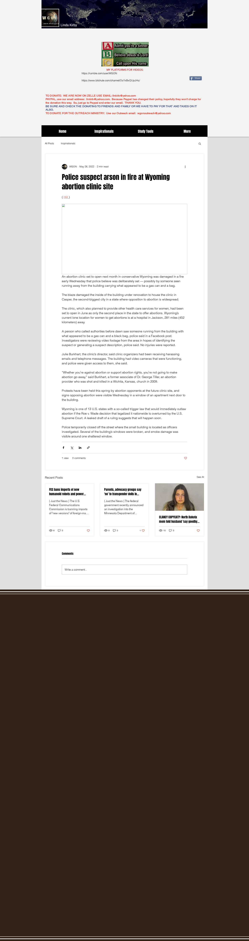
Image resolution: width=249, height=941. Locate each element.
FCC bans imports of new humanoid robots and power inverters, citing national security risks (69, 491)
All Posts (49, 143)
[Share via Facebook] (63, 447)
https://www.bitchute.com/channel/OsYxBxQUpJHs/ (111, 80)
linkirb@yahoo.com (124, 95)
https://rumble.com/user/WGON (99, 73)
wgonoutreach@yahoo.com (154, 113)
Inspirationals (68, 143)
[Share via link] (88, 447)
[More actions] (185, 167)
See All (200, 476)
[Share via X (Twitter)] (71, 447)
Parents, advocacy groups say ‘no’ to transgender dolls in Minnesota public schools (122, 491)
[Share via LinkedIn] (80, 447)
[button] (199, 143)
